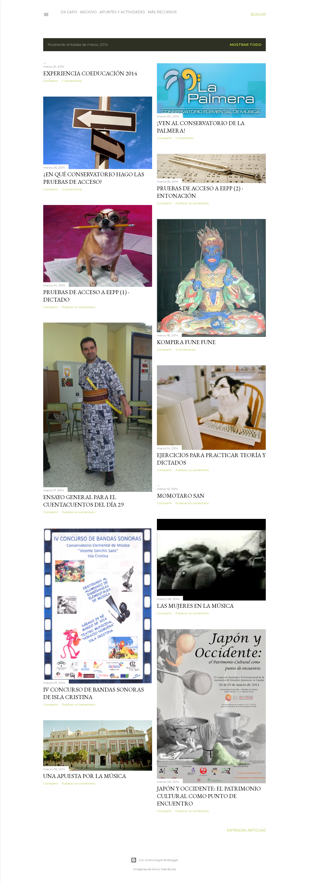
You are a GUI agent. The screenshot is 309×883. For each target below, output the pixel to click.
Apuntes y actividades (122, 12)
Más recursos (162, 12)
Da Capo (69, 12)
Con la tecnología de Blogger (158, 860)
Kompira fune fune (186, 342)
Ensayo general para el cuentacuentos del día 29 (83, 500)
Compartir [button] (50, 81)
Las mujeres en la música (195, 605)
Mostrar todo (245, 44)
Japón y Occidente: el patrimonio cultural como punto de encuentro (209, 796)
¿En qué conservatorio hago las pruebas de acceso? (93, 177)
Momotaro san (180, 495)
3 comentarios (185, 349)
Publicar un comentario (192, 203)
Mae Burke (168, 869)
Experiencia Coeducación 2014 (90, 73)
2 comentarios (72, 189)
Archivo (88, 12)
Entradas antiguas (246, 830)
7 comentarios (72, 81)
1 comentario (184, 138)
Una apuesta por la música (84, 776)
